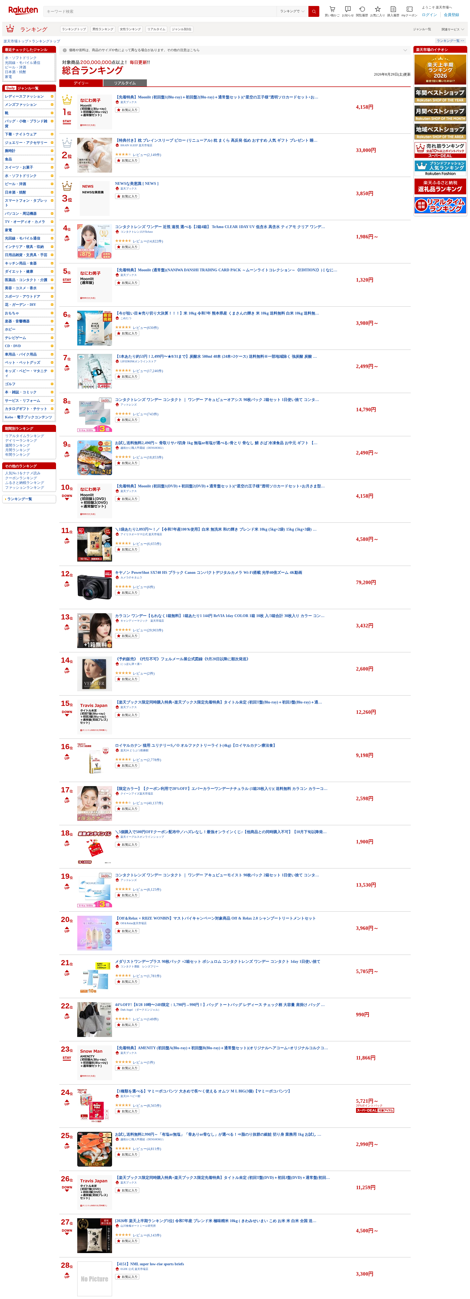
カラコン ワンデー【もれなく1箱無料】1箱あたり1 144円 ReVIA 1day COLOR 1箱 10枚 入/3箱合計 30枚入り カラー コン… (219, 615)
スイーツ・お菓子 (19, 167)
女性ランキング (130, 29)
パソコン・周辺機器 (21, 213)
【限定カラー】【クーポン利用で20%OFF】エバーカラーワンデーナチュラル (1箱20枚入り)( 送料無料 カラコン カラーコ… (221, 788)
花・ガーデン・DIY (20, 305)
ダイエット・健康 (19, 271)
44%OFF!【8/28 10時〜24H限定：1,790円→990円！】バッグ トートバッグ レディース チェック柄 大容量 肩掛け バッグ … (220, 1004)
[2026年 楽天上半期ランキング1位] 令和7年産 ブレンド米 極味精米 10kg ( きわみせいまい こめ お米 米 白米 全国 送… (215, 1221)
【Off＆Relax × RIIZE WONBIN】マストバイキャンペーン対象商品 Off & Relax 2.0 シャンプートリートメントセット (215, 918)
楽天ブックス (128, 102)
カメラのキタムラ (131, 577)
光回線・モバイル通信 (22, 63)
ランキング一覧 (19, 499)
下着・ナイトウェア (21, 134)
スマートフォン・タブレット (26, 202)
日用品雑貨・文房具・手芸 (26, 255)
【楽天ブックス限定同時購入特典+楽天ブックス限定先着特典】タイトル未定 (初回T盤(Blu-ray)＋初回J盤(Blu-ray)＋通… (218, 702)
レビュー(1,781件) (147, 976)
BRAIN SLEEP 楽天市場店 (136, 145)
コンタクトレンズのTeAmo (136, 231)
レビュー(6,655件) (147, 544)
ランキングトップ (74, 29)
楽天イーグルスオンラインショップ (142, 836)
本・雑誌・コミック (21, 392)
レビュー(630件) (145, 328)
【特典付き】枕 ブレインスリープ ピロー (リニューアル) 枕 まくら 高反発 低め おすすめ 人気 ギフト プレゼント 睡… (216, 140)
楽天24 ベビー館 (130, 1096)
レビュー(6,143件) (147, 1235)
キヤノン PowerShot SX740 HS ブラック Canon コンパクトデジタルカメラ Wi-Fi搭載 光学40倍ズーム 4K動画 (208, 572)
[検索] (313, 11)
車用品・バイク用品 (21, 354)
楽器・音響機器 (17, 321)
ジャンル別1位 (181, 29)
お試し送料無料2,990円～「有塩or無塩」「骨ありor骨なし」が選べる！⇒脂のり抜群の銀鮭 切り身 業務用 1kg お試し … (218, 1134)
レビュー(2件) (143, 673)
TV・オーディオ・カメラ (25, 222)
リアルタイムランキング (24, 436)
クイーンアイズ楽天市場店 (136, 793)
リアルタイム (156, 29)
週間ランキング (17, 445)
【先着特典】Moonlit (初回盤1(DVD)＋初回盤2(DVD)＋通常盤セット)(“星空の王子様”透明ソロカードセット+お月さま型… (220, 486)
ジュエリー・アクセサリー (26, 143)
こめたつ (125, 318)
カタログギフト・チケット (26, 409)
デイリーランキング (21, 440)
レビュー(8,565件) (147, 1106)
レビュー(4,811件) (147, 1149)
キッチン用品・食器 (21, 263)
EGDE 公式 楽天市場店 (134, 1268)
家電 (8, 77)
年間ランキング (17, 455)
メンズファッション (21, 104)
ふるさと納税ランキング (24, 483)
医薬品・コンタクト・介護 (26, 280)
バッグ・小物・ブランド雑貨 (26, 123)
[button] (348, 11)
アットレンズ (128, 404)
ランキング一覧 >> (450, 41)
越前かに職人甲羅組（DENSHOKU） (142, 447)
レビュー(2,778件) (147, 760)
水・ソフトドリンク (21, 58)
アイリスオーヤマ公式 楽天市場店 (141, 534)
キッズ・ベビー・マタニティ (26, 373)
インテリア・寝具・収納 (24, 247)
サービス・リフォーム (22, 400)
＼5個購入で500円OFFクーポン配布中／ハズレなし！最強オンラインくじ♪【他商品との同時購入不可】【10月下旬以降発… (221, 832)
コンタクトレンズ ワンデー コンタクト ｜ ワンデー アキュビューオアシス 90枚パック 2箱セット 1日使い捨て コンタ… (217, 399)
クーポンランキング (21, 478)
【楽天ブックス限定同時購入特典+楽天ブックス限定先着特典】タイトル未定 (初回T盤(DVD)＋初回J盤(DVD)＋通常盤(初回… (222, 1177)
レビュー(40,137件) (148, 803)
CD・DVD (13, 346)
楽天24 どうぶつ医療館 (134, 750)
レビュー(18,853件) (148, 457)
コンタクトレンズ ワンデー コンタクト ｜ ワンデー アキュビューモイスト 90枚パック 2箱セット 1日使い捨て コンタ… (217, 875)
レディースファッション (24, 96)
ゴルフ (10, 384)
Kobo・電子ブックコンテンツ (28, 417)
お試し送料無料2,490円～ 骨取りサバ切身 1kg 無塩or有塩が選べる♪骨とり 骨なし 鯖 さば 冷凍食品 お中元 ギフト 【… (216, 443)
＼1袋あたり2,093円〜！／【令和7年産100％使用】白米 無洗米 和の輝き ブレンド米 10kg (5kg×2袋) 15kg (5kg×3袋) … (216, 529)
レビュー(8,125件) (147, 889)
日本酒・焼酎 (15, 72)
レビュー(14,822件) (148, 241)
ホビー (10, 329)
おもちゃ (12, 313)
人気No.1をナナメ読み (23, 473)
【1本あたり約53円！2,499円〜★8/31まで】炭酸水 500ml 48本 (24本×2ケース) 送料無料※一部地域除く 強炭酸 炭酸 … (216, 356)
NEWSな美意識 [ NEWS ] (137, 183)
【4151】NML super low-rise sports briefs (149, 1264)
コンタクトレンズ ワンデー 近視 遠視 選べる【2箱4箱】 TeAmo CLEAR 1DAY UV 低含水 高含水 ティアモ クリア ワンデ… (220, 227)
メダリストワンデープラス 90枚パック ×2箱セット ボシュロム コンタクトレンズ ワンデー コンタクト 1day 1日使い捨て (217, 961)
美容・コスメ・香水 (21, 288)
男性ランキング (102, 29)
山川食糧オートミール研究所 (138, 1225)
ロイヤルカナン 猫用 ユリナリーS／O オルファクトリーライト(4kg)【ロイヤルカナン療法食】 (196, 745)
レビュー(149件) (145, 1019)
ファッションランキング (24, 487)
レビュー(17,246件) (148, 371)
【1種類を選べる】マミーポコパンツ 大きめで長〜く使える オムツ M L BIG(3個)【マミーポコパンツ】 (203, 1091)
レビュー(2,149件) (147, 155)
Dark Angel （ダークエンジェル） (140, 1009)
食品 (8, 159)
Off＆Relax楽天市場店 (133, 923)
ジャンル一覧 (422, 29)
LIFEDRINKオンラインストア (138, 361)
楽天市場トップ (16, 41)
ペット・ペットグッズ (22, 362)
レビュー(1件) (143, 1062)
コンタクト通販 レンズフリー (139, 966)
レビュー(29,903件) (148, 630)
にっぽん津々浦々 (131, 663)
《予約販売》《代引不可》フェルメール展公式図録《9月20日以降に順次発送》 (182, 659)
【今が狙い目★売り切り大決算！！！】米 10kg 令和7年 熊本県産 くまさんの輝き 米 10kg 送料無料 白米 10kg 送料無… (217, 313)
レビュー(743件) (145, 414)
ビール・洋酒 (15, 67)
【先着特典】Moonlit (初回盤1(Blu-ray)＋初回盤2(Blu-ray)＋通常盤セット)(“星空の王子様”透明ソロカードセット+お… (216, 97)
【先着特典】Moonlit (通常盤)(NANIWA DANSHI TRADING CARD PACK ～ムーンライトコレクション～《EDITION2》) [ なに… (226, 270)
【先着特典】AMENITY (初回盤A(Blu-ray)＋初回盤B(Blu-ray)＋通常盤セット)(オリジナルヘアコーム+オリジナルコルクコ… (221, 1048)
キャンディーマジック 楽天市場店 (142, 620)
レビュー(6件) (143, 587)
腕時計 (10, 151)
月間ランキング (17, 450)
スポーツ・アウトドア (22, 296)
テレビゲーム (15, 338)
